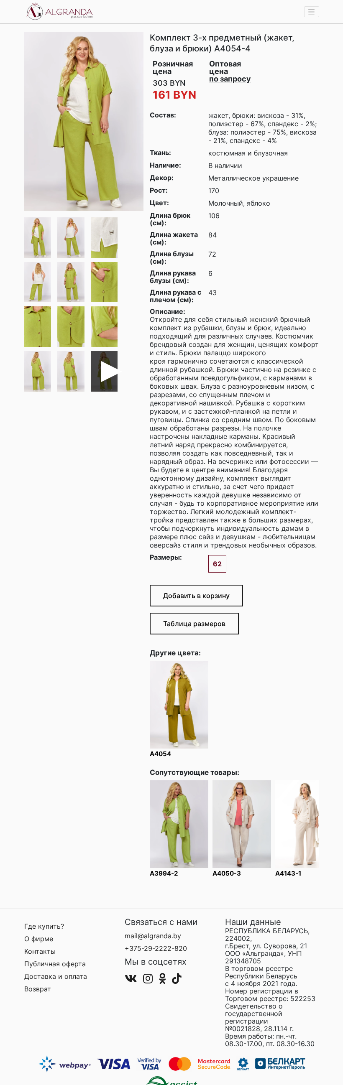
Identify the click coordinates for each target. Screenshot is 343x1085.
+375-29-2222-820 (156, 948)
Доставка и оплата (55, 976)
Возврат (37, 989)
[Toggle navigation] (311, 11)
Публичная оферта (55, 964)
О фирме (38, 939)
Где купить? (44, 926)
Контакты (40, 951)
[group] (83, 121)
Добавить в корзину (196, 595)
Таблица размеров (194, 623)
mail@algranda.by (153, 936)
